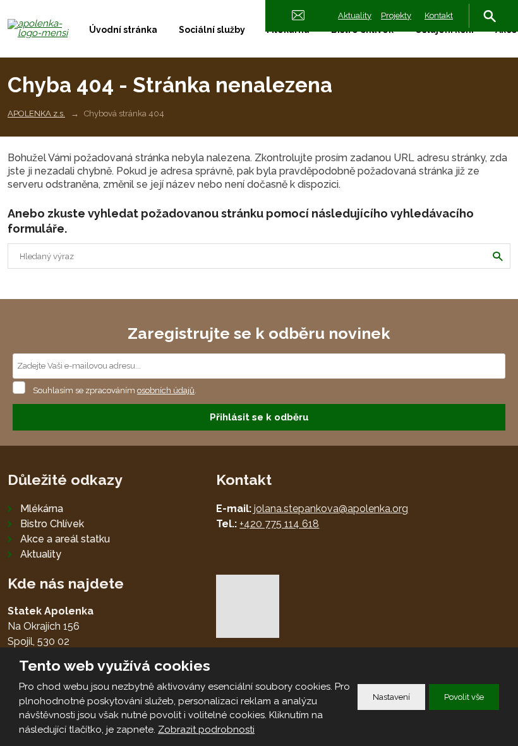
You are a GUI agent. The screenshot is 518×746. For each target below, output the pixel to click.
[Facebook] (499, 59)
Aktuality (354, 15)
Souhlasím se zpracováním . (114, 390)
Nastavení (391, 697)
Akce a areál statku (65, 539)
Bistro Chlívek (52, 524)
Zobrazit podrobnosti (206, 729)
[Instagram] (479, 59)
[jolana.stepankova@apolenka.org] (298, 14)
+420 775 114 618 (279, 524)
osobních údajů (166, 390)
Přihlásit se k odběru (259, 417)
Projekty (396, 15)
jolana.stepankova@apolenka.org (331, 509)
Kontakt (439, 15)
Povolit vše (464, 697)
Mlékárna (41, 509)
